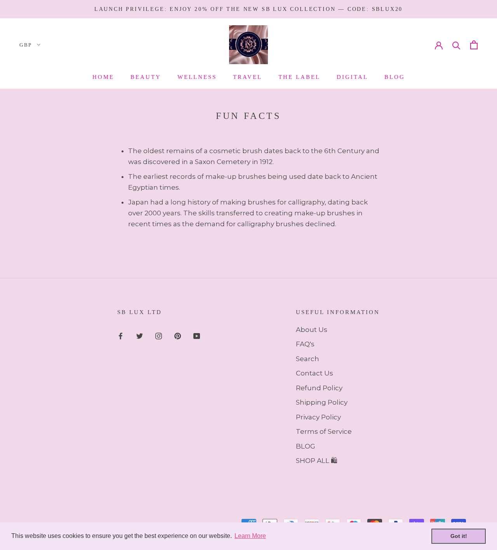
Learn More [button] (250, 536)
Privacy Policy (318, 417)
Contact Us (314, 373)
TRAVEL (247, 77)
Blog (394, 77)
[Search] (456, 45)
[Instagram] (158, 335)
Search (307, 359)
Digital (352, 77)
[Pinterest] (177, 335)
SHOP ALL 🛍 (316, 460)
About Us (311, 329)
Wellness (197, 77)
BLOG (305, 446)
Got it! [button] (458, 536)
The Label (299, 77)
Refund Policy (319, 388)
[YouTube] (196, 335)
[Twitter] (139, 335)
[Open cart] (474, 44)
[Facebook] (120, 335)
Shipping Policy (322, 402)
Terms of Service (324, 431)
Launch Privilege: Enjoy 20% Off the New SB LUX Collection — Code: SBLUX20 (248, 9)
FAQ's (305, 344)
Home (103, 77)
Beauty (145, 77)
